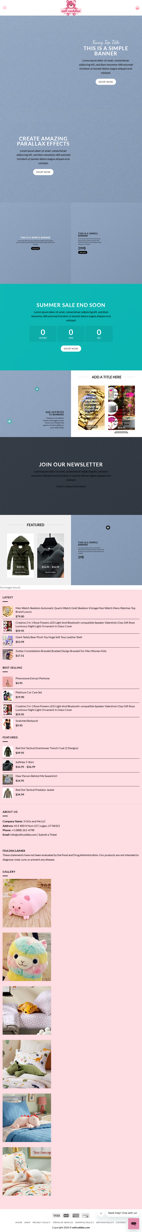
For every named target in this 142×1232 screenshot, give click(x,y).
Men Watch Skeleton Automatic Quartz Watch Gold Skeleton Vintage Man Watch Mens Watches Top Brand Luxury (91, 404)
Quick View (91, 426)
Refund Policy (105, 1222)
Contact (121, 1222)
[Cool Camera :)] (9, 421)
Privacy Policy (42, 1222)
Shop (27, 1222)
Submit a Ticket (48, 834)
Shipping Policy (84, 1222)
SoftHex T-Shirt (50, 563)
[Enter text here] (108, 527)
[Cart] (137, 8)
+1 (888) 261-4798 (23, 830)
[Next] (131, 409)
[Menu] (5, 7)
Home (18, 1222)
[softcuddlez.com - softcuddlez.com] (71, 8)
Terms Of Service (63, 1222)
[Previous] (82, 409)
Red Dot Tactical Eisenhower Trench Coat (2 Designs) (20, 558)
